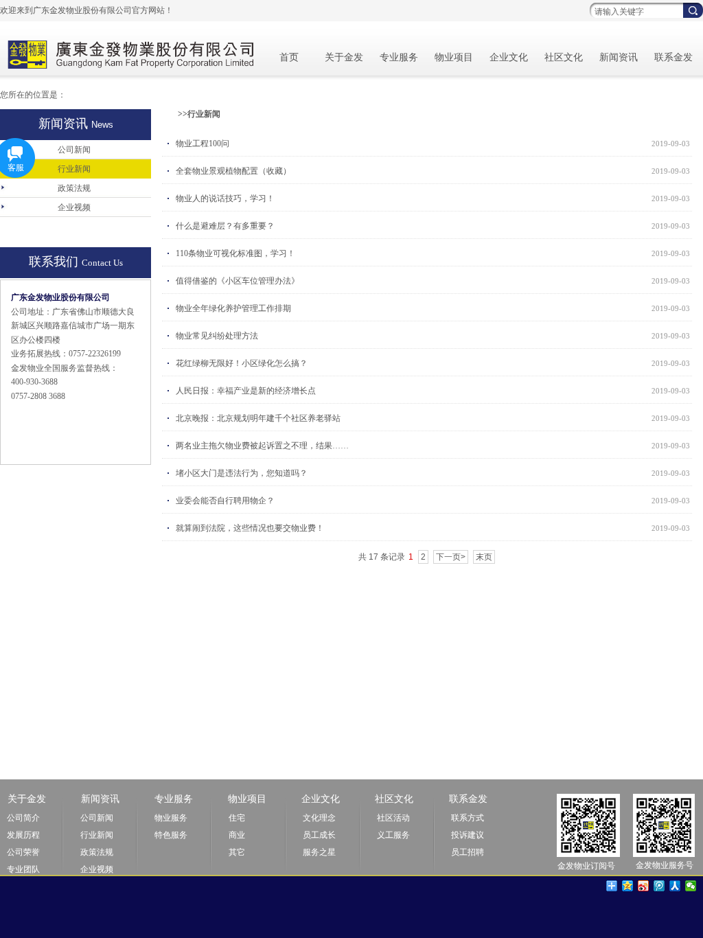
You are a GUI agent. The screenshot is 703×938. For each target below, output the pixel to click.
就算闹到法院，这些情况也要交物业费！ (250, 528)
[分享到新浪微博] (643, 885)
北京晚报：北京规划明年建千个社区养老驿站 (258, 418)
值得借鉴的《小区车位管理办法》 (237, 281)
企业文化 (508, 57)
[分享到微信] (691, 885)
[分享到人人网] (675, 885)
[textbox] (634, 12)
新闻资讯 (618, 57)
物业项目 (454, 57)
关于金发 (344, 57)
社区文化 (563, 57)
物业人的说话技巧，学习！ (225, 198)
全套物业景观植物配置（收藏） (233, 171)
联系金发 (673, 57)
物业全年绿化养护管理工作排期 (233, 308)
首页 (289, 57)
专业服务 (399, 57)
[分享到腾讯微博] (659, 885)
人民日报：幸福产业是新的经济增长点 (246, 391)
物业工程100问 (202, 143)
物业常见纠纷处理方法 (217, 336)
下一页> (450, 557)
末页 (484, 557)
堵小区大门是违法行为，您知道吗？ (242, 473)
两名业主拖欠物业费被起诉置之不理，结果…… (262, 445)
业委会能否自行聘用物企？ (225, 500)
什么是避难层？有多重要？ (225, 226)
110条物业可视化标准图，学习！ (235, 253)
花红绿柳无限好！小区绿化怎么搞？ (242, 363)
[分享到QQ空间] (628, 885)
